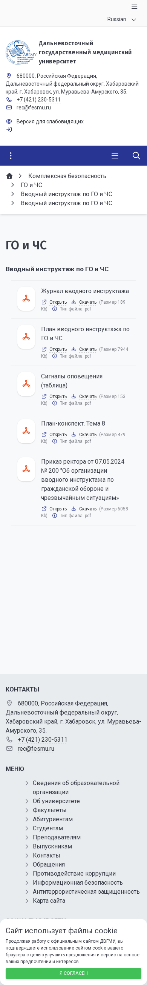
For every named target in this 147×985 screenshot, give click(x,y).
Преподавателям (57, 837)
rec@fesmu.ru (34, 107)
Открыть (58, 302)
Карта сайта (49, 900)
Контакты (46, 855)
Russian (116, 19)
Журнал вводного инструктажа (85, 291)
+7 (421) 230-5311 (39, 100)
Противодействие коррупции (74, 873)
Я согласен (74, 973)
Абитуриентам (53, 819)
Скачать (87, 302)
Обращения (49, 864)
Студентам (48, 828)
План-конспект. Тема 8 (73, 423)
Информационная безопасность (78, 882)
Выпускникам (52, 846)
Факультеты (50, 810)
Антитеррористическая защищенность (86, 891)
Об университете (56, 801)
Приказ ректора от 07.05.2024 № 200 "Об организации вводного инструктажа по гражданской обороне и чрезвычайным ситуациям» (82, 479)
